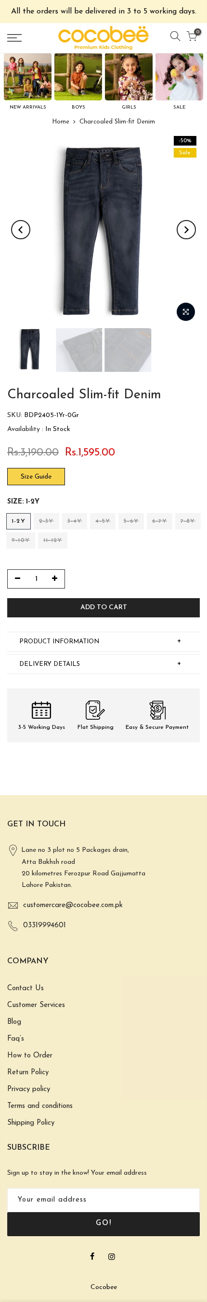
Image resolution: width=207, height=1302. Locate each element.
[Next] (186, 229)
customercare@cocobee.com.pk (73, 905)
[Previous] (20, 229)
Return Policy (28, 1072)
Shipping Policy (30, 1123)
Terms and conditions (40, 1106)
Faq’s (15, 1039)
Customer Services (36, 1005)
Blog (14, 1022)
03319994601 (44, 925)
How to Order (29, 1055)
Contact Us (25, 988)
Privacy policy (28, 1089)
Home (60, 122)
